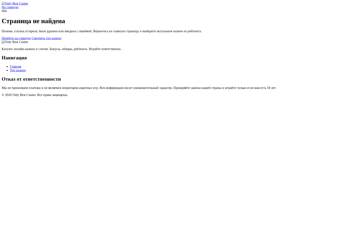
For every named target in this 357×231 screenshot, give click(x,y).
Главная (15, 66)
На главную (10, 7)
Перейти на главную (16, 38)
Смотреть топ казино (46, 38)
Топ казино (18, 70)
